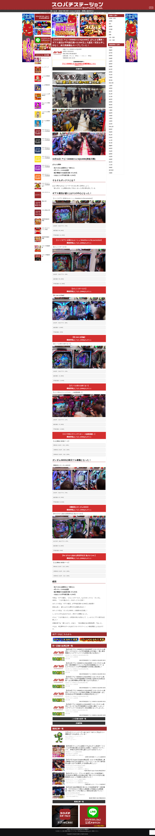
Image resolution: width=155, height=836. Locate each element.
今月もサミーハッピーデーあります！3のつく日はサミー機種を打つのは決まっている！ (85, 733)
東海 (110, 32)
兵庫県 (110, 121)
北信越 (110, 29)
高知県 (110, 151)
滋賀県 (110, 113)
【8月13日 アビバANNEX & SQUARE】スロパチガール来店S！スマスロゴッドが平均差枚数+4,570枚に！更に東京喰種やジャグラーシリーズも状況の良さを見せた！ (85, 651)
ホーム (41, 12)
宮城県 (110, 58)
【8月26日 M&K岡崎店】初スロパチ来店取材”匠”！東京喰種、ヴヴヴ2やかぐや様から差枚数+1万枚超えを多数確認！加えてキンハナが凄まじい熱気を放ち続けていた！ (85, 789)
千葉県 (110, 77)
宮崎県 (110, 167)
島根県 (110, 132)
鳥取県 (110, 129)
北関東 (110, 21)
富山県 (110, 93)
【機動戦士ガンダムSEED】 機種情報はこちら (79, 508)
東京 (110, 23)
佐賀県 (110, 156)
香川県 (110, 143)
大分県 (110, 164)
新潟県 (110, 91)
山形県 (110, 61)
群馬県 (110, 72)
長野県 (110, 88)
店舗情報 (79, 723)
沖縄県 (110, 173)
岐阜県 (110, 107)
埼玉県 (110, 74)
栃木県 (110, 69)
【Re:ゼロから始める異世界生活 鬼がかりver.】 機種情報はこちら (78, 557)
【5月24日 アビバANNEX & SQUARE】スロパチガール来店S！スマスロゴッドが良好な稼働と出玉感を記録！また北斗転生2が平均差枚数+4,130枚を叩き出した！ (85, 692)
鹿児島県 (111, 170)
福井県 (110, 99)
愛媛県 (110, 145)
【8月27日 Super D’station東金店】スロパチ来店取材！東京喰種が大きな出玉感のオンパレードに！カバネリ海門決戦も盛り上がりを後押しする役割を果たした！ (85, 761)
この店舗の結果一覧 (79, 719)
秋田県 (110, 55)
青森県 (110, 50)
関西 (110, 34)
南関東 (110, 26)
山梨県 (110, 85)
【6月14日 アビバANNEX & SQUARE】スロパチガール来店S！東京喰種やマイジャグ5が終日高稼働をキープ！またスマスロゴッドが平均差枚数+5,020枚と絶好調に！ (85, 665)
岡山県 (110, 134)
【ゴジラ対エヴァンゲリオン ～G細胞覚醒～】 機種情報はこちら (79, 435)
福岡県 (110, 153)
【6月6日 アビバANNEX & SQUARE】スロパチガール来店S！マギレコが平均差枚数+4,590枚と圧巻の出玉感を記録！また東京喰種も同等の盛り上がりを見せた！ (85, 678)
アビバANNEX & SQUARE (48, 12)
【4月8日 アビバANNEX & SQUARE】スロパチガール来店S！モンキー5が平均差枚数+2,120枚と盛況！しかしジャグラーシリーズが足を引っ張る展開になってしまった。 (85, 706)
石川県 (110, 96)
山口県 (110, 140)
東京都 (110, 80)
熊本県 (110, 162)
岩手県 (110, 53)
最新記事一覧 (79, 802)
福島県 (110, 63)
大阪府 (110, 118)
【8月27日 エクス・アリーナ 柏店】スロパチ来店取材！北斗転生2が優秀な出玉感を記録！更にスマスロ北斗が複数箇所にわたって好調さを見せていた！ (85, 775)
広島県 (110, 137)
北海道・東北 (112, 18)
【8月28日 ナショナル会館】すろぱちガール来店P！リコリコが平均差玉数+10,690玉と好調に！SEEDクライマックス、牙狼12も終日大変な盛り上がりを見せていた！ (85, 748)
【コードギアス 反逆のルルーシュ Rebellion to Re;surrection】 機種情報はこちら (78, 241)
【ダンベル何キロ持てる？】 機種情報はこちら (79, 387)
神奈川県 (111, 83)
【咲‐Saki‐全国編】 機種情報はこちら (79, 338)
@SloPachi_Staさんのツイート (43, 264)
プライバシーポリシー (85, 831)
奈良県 (110, 123)
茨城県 (110, 66)
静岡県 (110, 102)
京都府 (110, 115)
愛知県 (110, 104)
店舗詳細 (79, 69)
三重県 (110, 110)
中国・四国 (112, 37)
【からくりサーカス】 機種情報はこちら (79, 290)
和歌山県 (111, 126)
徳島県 (110, 148)
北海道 (110, 47)
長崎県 (110, 159)
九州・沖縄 (112, 40)
